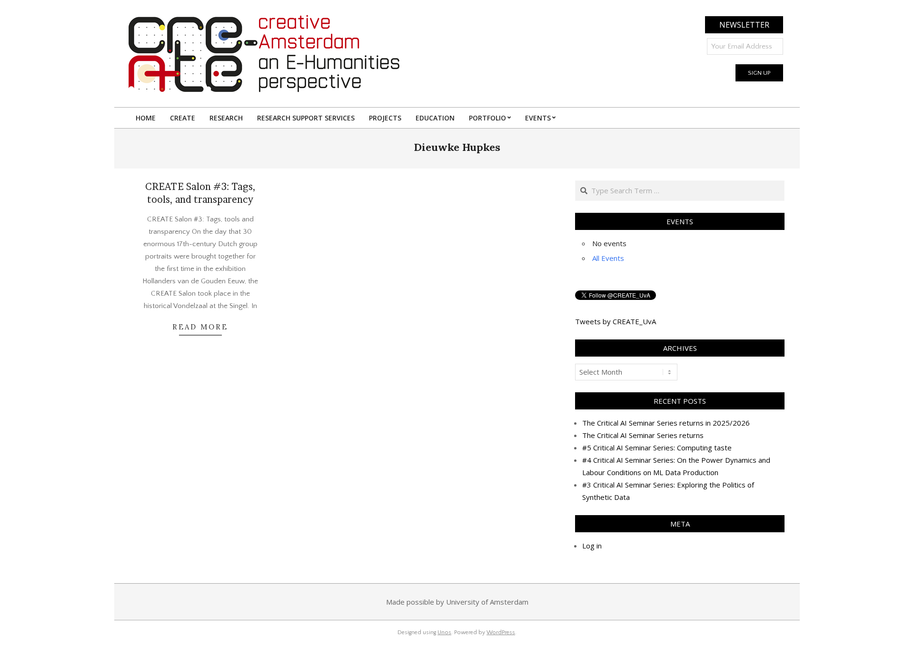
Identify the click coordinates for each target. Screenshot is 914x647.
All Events (608, 258)
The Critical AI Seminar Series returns (643, 435)
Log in (592, 545)
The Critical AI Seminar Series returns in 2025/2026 (666, 423)
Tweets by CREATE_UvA (615, 321)
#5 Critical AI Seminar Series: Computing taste (657, 447)
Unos (444, 632)
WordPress (501, 632)
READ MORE (200, 326)
